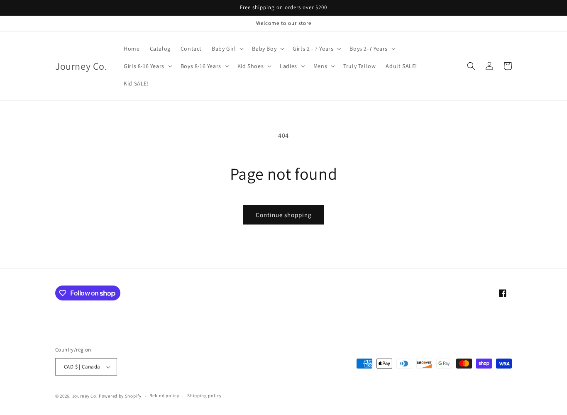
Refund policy (164, 395)
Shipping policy (204, 395)
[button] (227, 48)
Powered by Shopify (120, 396)
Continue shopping (284, 215)
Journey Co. (85, 396)
